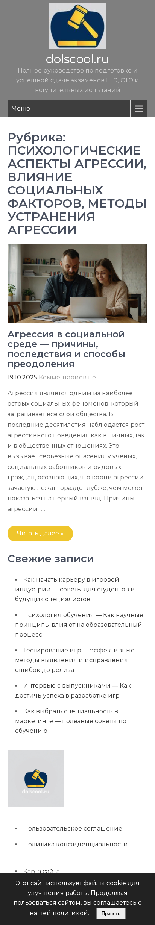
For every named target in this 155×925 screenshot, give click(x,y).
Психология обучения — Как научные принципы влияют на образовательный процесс (79, 624)
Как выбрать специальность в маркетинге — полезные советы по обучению (70, 721)
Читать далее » (40, 533)
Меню (20, 108)
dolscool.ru (77, 59)
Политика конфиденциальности (75, 844)
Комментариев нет (69, 377)
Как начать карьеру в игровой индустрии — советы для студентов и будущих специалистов (75, 589)
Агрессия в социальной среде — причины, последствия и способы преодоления (66, 349)
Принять (111, 913)
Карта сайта (41, 871)
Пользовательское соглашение (72, 828)
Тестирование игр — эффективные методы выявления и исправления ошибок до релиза (75, 660)
